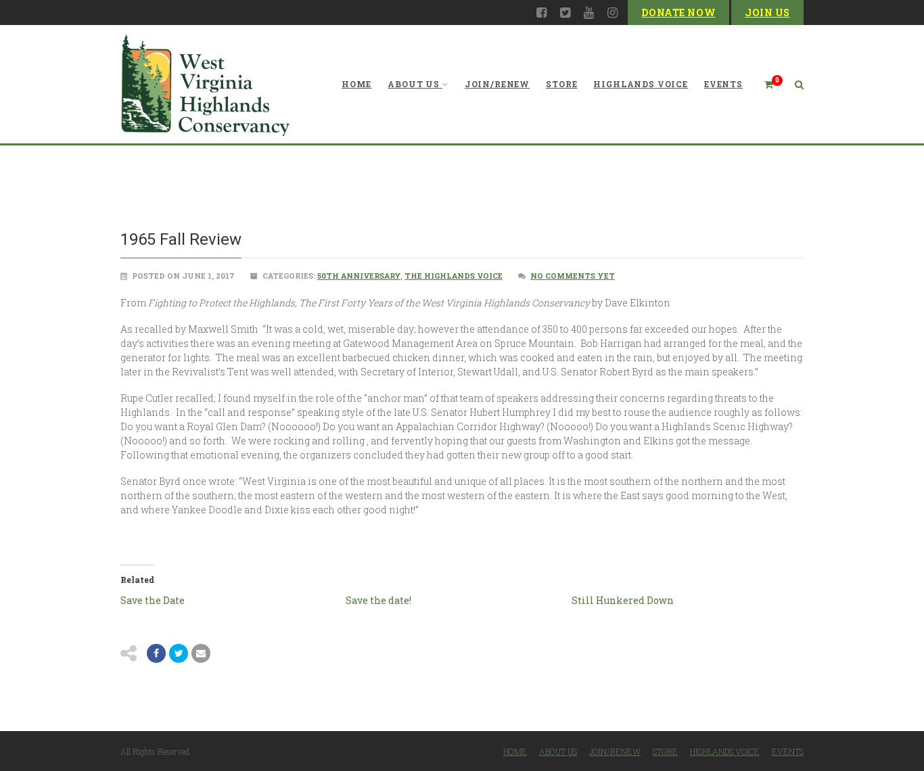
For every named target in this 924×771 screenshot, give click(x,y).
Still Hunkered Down (623, 600)
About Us (414, 83)
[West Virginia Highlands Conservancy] (205, 84)
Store (561, 83)
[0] (763, 84)
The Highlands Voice (454, 276)
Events (723, 83)
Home (356, 83)
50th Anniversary (358, 276)
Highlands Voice (640, 83)
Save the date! (378, 600)
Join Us (767, 12)
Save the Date (152, 600)
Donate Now (678, 12)
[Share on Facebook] (156, 653)
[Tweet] (178, 653)
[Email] (200, 653)
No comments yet (572, 276)
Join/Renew (497, 83)
